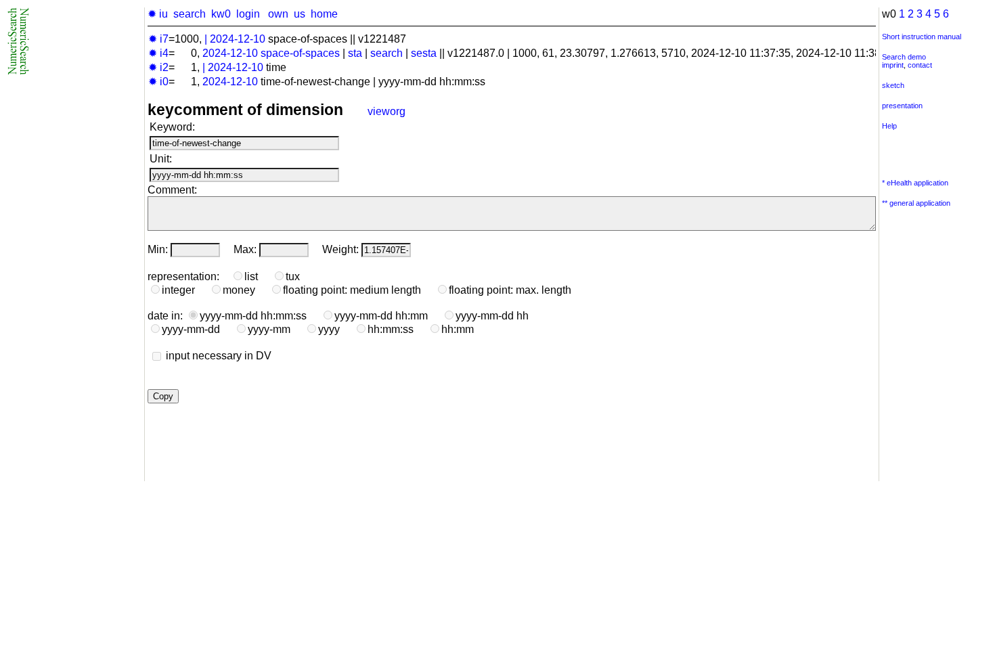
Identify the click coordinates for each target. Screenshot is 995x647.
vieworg (386, 111)
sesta (424, 53)
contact (920, 65)
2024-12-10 (237, 39)
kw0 (221, 14)
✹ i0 (158, 81)
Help (889, 126)
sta (355, 53)
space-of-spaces (300, 53)
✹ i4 (158, 53)
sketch (893, 85)
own (278, 14)
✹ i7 (158, 39)
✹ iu (158, 14)
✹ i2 (158, 67)
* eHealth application (915, 183)
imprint (893, 65)
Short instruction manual (921, 36)
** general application (916, 203)
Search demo (904, 57)
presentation (902, 106)
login (248, 14)
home (324, 14)
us (299, 14)
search (189, 14)
